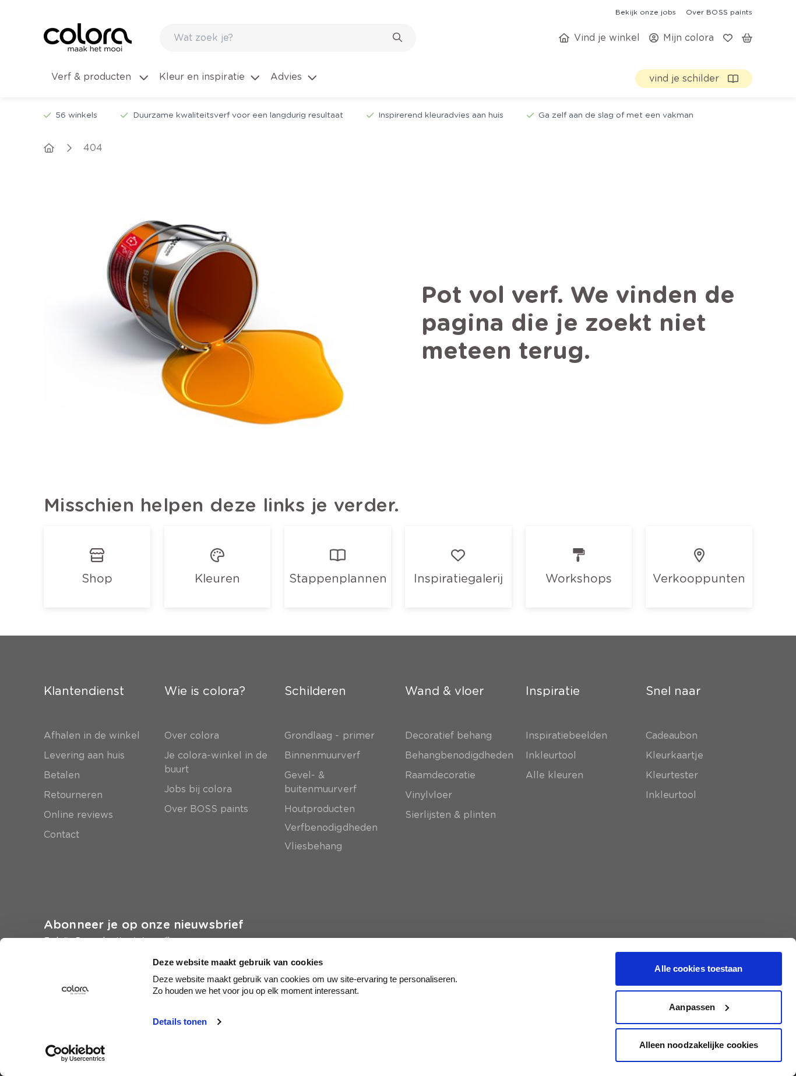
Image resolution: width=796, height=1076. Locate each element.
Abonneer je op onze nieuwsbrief (144, 925)
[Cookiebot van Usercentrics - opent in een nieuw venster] (75, 1053)
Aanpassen (692, 1007)
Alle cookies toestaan (698, 968)
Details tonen (180, 1021)
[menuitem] (98, 83)
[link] (645, 12)
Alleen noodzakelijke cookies (699, 1045)
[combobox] (288, 38)
